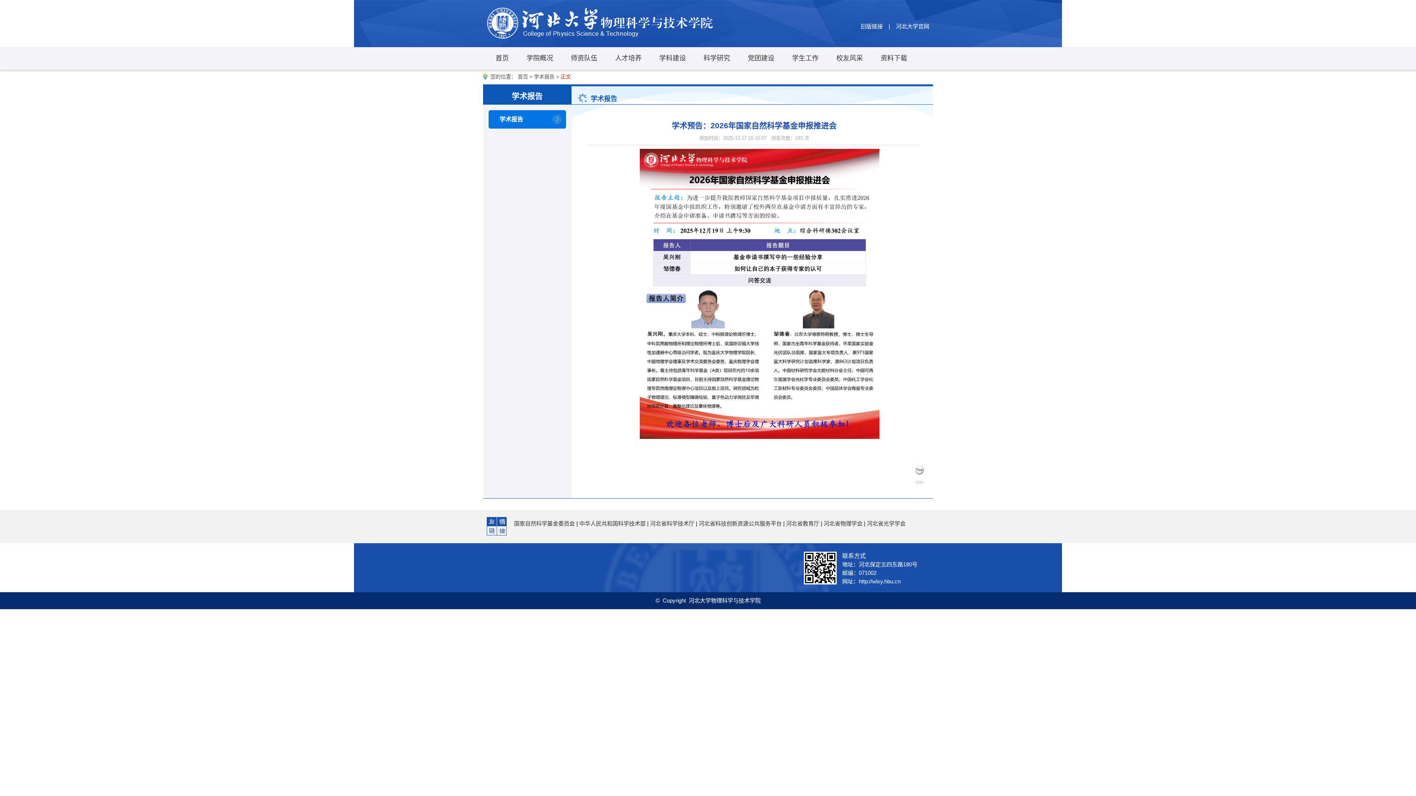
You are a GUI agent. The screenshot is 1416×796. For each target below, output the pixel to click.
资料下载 (894, 58)
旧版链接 (872, 26)
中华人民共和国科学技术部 (612, 523)
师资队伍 (584, 58)
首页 (502, 58)
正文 (565, 77)
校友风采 (849, 58)
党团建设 (761, 58)
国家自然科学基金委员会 (544, 523)
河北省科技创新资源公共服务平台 (740, 523)
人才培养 (628, 58)
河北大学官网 (912, 26)
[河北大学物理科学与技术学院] (601, 24)
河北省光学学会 (886, 523)
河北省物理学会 (843, 523)
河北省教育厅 (802, 523)
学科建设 (672, 58)
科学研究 (717, 58)
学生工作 (805, 58)
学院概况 (540, 58)
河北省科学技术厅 (672, 523)
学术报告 (544, 77)
